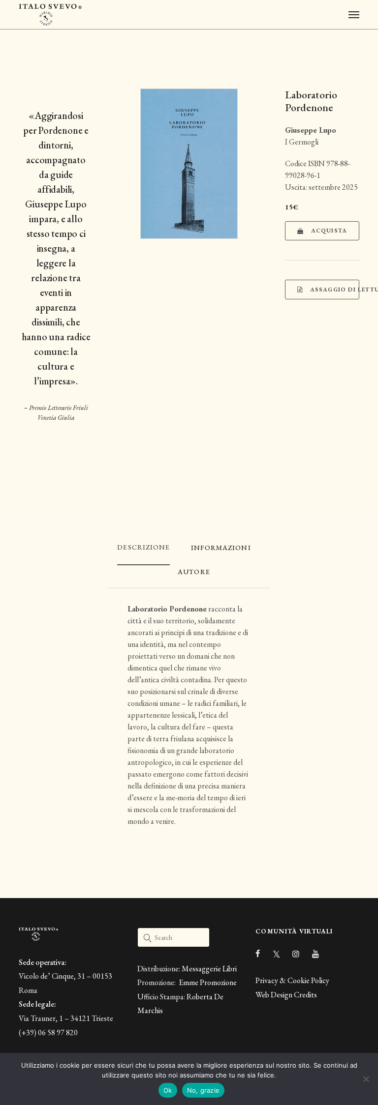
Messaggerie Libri (209, 968)
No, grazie (203, 1090)
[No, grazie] (366, 1079)
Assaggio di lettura (333, 289)
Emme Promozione (207, 982)
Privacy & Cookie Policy (292, 980)
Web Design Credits (286, 994)
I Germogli (301, 142)
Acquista (328, 230)
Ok (167, 1090)
